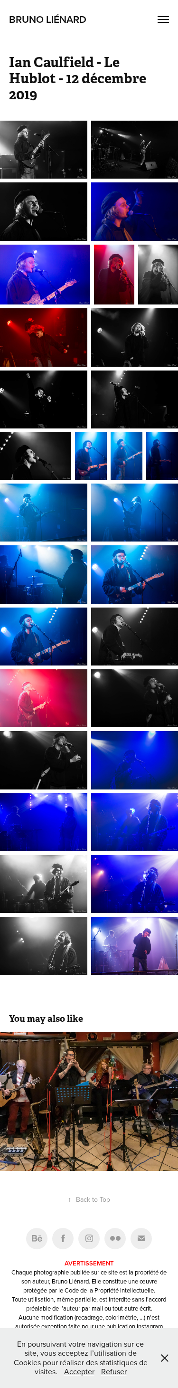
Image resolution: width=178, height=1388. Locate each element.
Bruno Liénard (47, 19)
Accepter (79, 1371)
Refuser (114, 1371)
